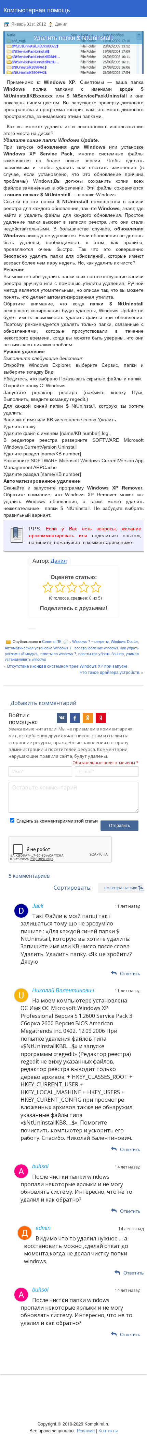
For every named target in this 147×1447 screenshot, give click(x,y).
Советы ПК (51, 641)
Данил (59, 561)
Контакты (108, 1430)
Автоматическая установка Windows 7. (38, 648)
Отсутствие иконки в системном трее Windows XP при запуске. (68, 666)
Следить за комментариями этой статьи (57, 821)
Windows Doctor (124, 641)
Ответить (130, 973)
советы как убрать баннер (101, 654)
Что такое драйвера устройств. (110, 672)
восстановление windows (96, 648)
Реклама (86, 1430)
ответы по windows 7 (58, 654)
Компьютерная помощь (36, 9)
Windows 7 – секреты (90, 641)
